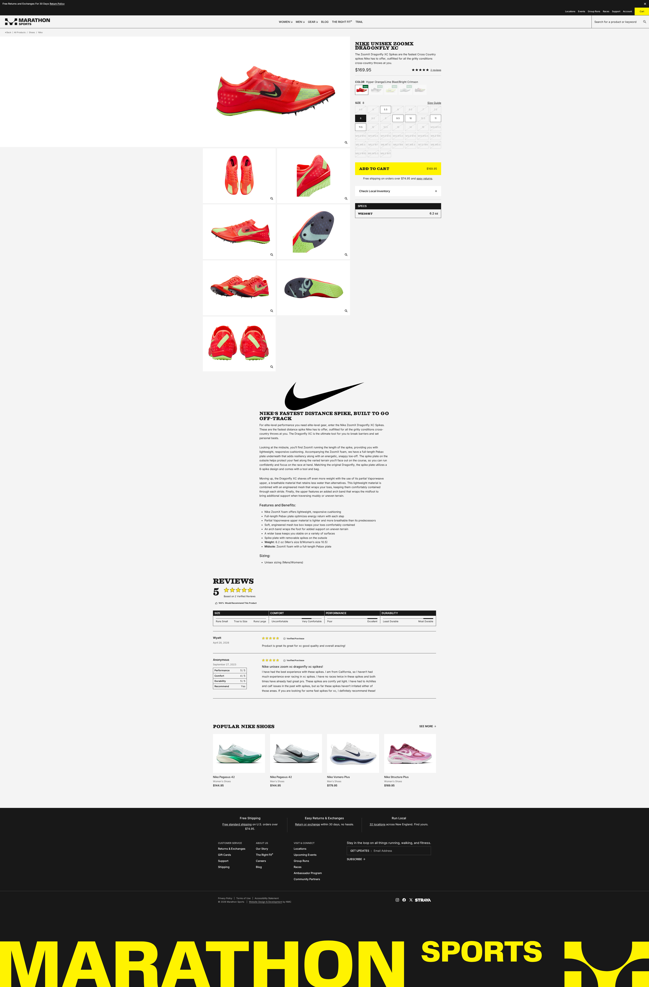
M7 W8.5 (410, 144)
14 (411, 127)
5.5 (385, 109)
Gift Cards (224, 854)
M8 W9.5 (435, 144)
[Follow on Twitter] (411, 900)
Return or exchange (307, 824)
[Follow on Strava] (423, 900)
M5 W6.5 (360, 144)
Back (8, 32)
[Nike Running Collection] (324, 396)
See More (426, 726)
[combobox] (620, 21)
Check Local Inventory (374, 191)
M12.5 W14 (410, 136)
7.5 (435, 109)
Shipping (224, 867)
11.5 (361, 127)
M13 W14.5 (423, 136)
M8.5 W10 (360, 153)
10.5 (423, 118)
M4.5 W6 (435, 135)
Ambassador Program (308, 873)
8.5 (373, 118)
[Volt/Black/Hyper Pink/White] (420, 90)
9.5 (398, 118)
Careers (261, 861)
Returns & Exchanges (231, 848)
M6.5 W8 (398, 144)
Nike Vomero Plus (338, 777)
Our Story (262, 848)
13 (398, 127)
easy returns (424, 178)
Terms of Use (243, 898)
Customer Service (230, 843)
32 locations (377, 824)
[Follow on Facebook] (404, 900)
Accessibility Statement (267, 898)
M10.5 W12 (360, 136)
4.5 (360, 109)
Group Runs (594, 11)
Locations (570, 11)
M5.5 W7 (373, 144)
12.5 (385, 127)
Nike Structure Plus (396, 777)
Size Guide (434, 103)
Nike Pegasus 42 (224, 777)
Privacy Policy (225, 898)
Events (581, 11)
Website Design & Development (265, 901)
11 (435, 118)
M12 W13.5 (398, 136)
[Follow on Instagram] (397, 900)
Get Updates (359, 850)
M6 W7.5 (385, 144)
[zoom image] (346, 142)
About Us (262, 843)
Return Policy (57, 3)
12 (373, 127)
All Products (20, 32)
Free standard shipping (237, 824)
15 (423, 127)
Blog (259, 867)
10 (411, 118)
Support (616, 11)
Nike (40, 32)
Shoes (32, 32)
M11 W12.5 (373, 136)
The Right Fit (264, 854)
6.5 (410, 109)
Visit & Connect (304, 843)
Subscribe (354, 859)
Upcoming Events (305, 854)
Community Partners (307, 879)
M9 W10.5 (373, 153)
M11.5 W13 (386, 136)
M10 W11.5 (436, 127)
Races (606, 11)
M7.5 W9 (423, 144)
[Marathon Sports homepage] (27, 21)
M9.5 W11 (386, 153)
